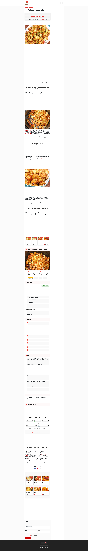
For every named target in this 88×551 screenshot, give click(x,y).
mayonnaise (27, 137)
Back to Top (44, 542)
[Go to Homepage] (26, 3)
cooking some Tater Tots (32, 458)
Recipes (28, 7)
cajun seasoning (43, 158)
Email (39, 530)
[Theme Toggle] (62, 3)
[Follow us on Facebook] (41, 545)
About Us (46, 549)
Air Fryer (31, 7)
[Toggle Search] (60, 3)
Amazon (35, 299)
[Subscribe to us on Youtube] (47, 545)
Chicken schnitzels (28, 130)
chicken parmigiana (28, 133)
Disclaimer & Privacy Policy (40, 549)
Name (26, 530)
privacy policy (43, 19)
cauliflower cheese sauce (41, 97)
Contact (50, 549)
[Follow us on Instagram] (45, 545)
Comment (26, 524)
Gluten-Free (38, 432)
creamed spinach (33, 97)
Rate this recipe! (27, 535)
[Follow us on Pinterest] (43, 545)
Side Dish (41, 432)
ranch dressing (27, 138)
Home (26, 7)
